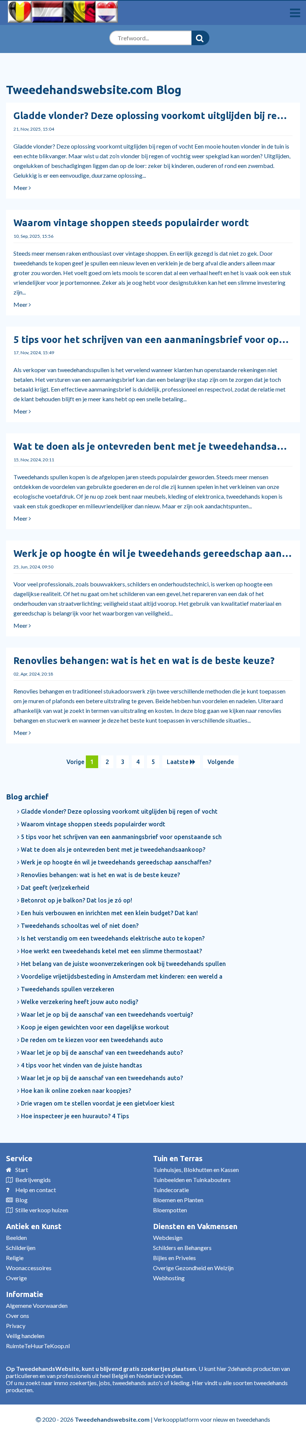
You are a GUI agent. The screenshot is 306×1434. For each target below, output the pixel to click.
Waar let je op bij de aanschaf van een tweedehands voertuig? (106, 1014)
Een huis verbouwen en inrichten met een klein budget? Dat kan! (108, 913)
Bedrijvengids (33, 1179)
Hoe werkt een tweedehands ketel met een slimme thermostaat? (110, 951)
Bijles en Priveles (174, 1257)
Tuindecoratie (171, 1189)
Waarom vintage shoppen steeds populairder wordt (131, 222)
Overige (16, 1277)
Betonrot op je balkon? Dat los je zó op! (75, 900)
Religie (15, 1257)
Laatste (178, 761)
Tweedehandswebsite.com (112, 1419)
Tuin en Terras (178, 1158)
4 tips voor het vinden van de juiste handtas (80, 1065)
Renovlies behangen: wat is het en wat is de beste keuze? (144, 660)
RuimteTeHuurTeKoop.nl (38, 1345)
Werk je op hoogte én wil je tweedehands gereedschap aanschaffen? (115, 862)
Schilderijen (20, 1247)
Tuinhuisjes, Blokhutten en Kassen (196, 1169)
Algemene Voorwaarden (37, 1305)
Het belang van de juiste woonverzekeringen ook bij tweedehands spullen (122, 963)
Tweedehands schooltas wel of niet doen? (78, 925)
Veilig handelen (25, 1335)
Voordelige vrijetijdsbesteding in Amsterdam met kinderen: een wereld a (120, 976)
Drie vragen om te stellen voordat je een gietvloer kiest (97, 1103)
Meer (21, 187)
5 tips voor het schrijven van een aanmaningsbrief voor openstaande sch (120, 836)
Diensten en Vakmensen (195, 1226)
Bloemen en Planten (178, 1199)
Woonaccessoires (28, 1267)
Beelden (16, 1237)
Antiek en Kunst (34, 1226)
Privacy (15, 1325)
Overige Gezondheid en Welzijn (193, 1267)
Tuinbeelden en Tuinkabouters (192, 1179)
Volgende (220, 761)
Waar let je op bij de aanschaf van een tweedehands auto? (101, 1052)
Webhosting (169, 1277)
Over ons (17, 1315)
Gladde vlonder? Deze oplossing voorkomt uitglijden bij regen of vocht (118, 811)
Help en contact (35, 1189)
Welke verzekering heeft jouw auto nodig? (78, 1001)
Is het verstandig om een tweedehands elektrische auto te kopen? (111, 938)
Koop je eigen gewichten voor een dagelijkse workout (94, 1027)
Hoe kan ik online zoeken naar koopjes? (75, 1090)
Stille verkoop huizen (41, 1209)
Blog (21, 1199)
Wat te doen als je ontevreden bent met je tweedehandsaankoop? (112, 849)
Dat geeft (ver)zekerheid (54, 887)
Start (21, 1169)
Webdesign (167, 1237)
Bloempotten (170, 1209)
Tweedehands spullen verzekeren (66, 989)
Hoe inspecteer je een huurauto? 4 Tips (74, 1116)
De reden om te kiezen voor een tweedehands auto (91, 1039)
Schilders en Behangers (182, 1247)
